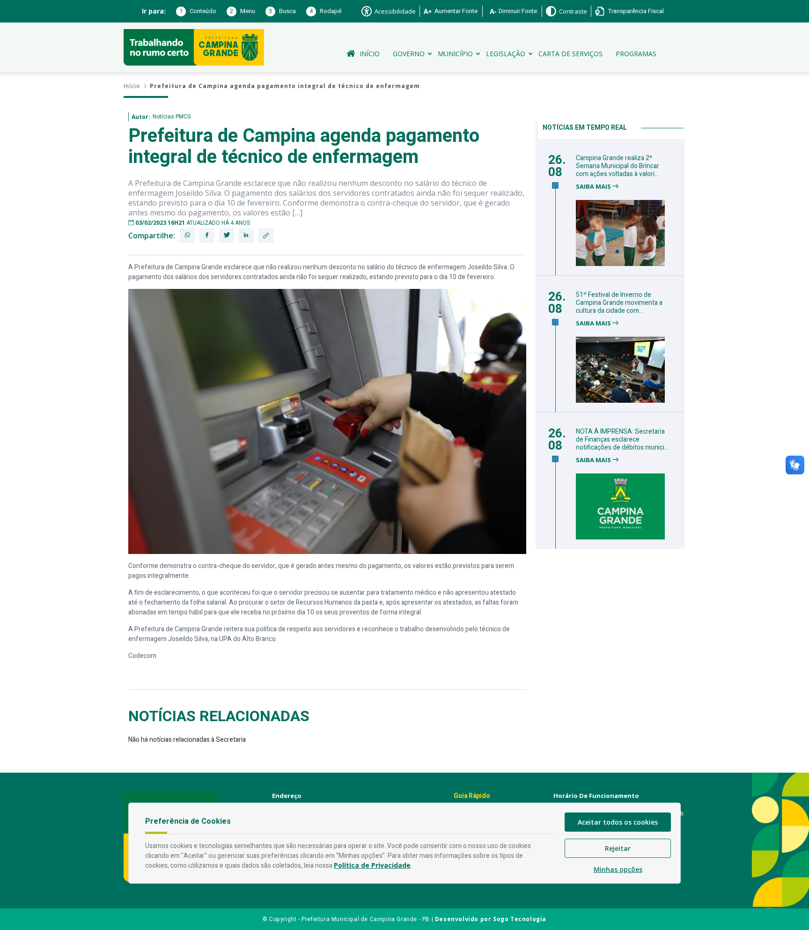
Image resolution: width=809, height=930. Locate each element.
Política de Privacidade (372, 865)
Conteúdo (197, 11)
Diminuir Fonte (518, 11)
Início (370, 53)
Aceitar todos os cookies (618, 822)
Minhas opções (618, 869)
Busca (282, 11)
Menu (242, 11)
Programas (636, 53)
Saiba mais (594, 187)
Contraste (573, 11)
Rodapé (325, 11)
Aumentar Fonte (456, 11)
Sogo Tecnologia (519, 919)
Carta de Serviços (570, 53)
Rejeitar (618, 848)
